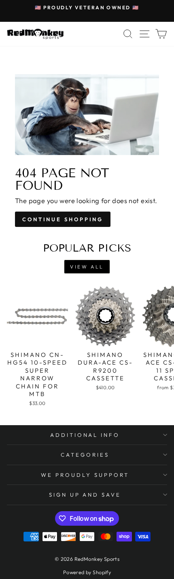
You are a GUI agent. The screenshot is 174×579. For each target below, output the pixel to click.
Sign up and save (85, 494)
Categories (85, 454)
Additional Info (85, 435)
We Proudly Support (85, 475)
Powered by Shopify (87, 572)
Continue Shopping (62, 219)
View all (87, 267)
